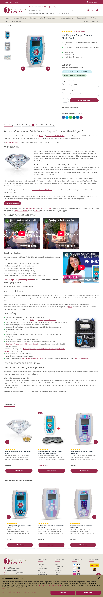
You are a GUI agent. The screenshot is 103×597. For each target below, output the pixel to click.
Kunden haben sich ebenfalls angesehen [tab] (19, 480)
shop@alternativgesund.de (53, 7)
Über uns (58, 568)
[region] (51, 442)
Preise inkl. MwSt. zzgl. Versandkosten (73, 68)
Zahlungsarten (42, 568)
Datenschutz (41, 572)
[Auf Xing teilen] (74, 117)
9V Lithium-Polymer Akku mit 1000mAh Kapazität (22, 344)
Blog (56, 564)
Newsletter (58, 570)
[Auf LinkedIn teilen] (77, 117)
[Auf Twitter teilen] (66, 117)
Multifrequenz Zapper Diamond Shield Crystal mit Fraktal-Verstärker (50, 452)
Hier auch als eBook (82, 358)
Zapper (42, 208)
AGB (39, 570)
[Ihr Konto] (93, 10)
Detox (41, 136)
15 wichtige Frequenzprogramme (19, 279)
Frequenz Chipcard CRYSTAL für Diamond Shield (18, 452)
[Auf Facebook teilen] (63, 117)
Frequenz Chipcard (68, 81)
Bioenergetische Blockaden (55, 136)
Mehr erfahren (18, 471)
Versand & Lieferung (41, 565)
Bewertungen (59, 566)
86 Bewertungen (79, 31)
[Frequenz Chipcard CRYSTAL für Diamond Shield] (18, 429)
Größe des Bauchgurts (69, 90)
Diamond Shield (31, 208)
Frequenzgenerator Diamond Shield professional (82, 452)
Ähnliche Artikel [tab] (9, 405)
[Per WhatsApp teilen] (70, 117)
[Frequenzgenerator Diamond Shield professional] (84, 429)
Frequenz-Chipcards (21, 211)
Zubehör (37, 211)
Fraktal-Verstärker (12, 142)
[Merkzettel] (88, 10)
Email (51, 208)
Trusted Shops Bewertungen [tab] (45, 125)
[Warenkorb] (97, 10)
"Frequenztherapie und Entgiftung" (33, 358)
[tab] (8, 125)
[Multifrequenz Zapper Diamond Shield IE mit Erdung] (51, 504)
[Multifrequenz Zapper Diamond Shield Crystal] (20, 504)
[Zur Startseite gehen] (15, 10)
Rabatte (57, 572)
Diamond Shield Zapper (12, 203)
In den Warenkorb (84, 100)
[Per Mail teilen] (81, 117)
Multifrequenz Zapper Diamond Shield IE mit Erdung (51, 526)
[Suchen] (73, 10)
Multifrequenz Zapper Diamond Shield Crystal (19, 526)
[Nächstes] (48, 68)
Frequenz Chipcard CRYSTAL (42, 190)
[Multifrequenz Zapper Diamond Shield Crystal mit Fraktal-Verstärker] (51, 429)
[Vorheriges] (23, 68)
